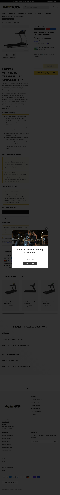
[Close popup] (46, 228)
